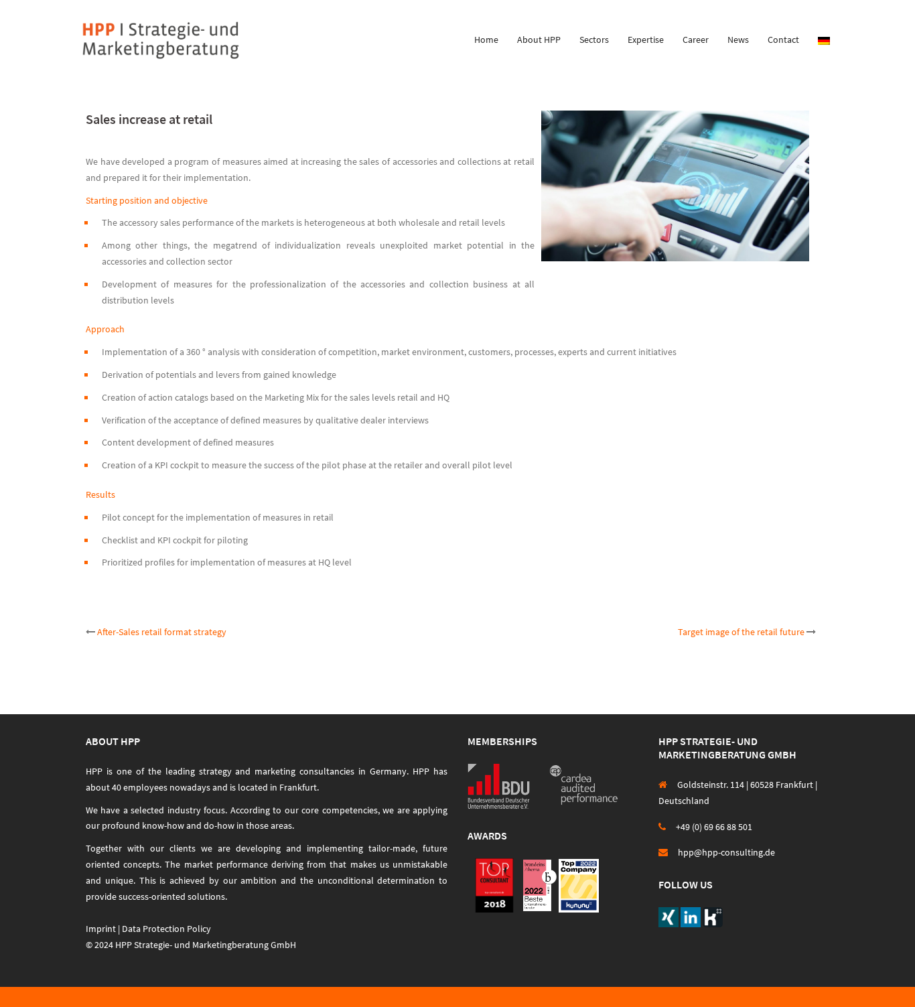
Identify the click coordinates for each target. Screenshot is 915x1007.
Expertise (646, 39)
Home (486, 39)
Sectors (594, 39)
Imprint (101, 929)
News (738, 39)
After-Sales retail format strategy (161, 632)
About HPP (539, 39)
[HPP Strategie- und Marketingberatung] (161, 39)
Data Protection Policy (166, 929)
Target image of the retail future (741, 632)
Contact (783, 39)
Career (696, 39)
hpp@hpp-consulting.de (726, 852)
